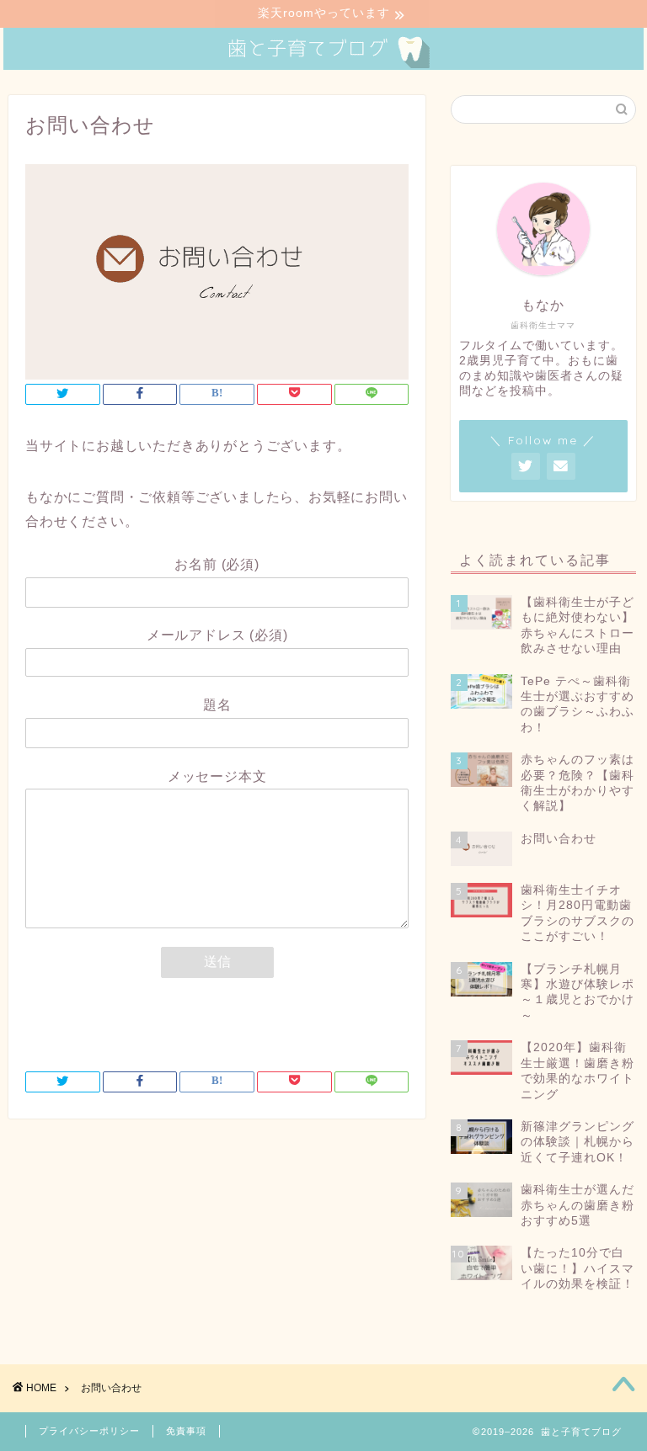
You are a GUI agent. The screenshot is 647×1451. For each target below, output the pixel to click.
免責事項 (186, 1431)
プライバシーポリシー (89, 1431)
